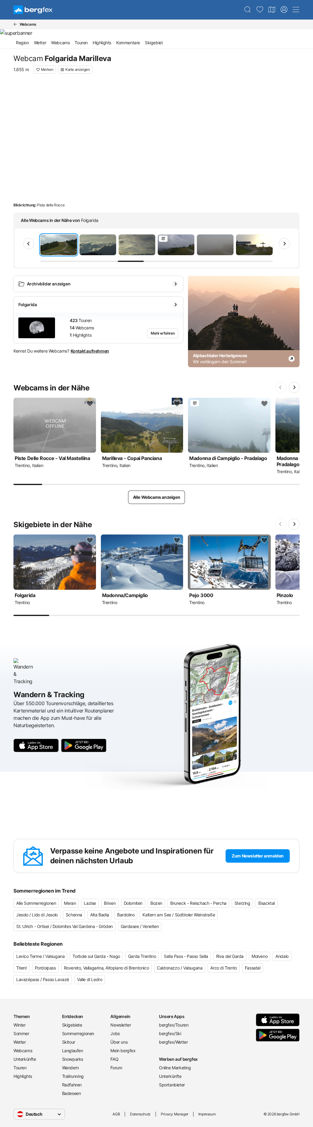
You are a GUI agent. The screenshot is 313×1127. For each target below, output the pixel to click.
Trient (21, 967)
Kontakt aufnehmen (90, 350)
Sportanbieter (172, 1084)
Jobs (115, 1033)
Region (22, 42)
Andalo (282, 956)
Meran (70, 903)
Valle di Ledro (89, 979)
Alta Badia (99, 914)
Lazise (90, 903)
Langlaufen (72, 1050)
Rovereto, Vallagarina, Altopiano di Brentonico (106, 967)
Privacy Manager (174, 1114)
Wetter (40, 42)
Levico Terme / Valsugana (40, 956)
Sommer (21, 1033)
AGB (116, 1114)
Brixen (110, 903)
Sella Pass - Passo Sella (186, 956)
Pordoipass (45, 967)
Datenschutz (140, 1114)
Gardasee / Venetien (140, 926)
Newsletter (120, 1024)
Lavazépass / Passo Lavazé (42, 979)
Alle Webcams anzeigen (156, 497)
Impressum (206, 1114)
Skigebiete (72, 1024)
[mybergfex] (284, 10)
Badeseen (71, 1093)
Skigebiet (154, 42)
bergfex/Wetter (173, 1042)
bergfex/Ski (170, 1033)
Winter (19, 1024)
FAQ (114, 1059)
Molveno (259, 956)
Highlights (102, 42)
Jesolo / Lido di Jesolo (37, 914)
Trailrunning (73, 1076)
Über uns (118, 1042)
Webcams (60, 42)
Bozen (156, 903)
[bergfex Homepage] (33, 9)
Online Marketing (175, 1067)
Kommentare (128, 42)
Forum (116, 1067)
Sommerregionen (78, 1033)
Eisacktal (266, 903)
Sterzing (242, 903)
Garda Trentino (142, 956)
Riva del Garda (230, 956)
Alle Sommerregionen (36, 903)
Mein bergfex (122, 1050)
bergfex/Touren (173, 1024)
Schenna (74, 914)
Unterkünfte (24, 1059)
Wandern (70, 1067)
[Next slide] (284, 243)
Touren (81, 42)
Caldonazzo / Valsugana (179, 967)
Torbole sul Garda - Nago (96, 956)
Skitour (68, 1042)
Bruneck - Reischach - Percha (198, 903)
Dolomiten (133, 903)
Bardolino (125, 914)
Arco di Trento (223, 967)
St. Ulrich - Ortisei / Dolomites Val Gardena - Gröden (64, 926)
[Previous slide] (28, 243)
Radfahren (72, 1084)
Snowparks (72, 1059)
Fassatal (252, 967)
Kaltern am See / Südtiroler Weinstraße (178, 914)
